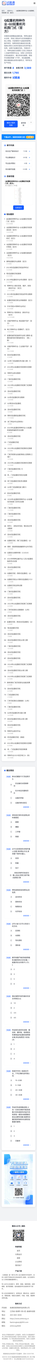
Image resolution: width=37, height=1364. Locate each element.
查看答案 (26, 807)
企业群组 (18, 1262)
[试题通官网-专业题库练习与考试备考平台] (8, 3)
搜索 (18, 1258)
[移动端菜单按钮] (34, 3)
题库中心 (10, 11)
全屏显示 (18, 208)
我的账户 (18, 1265)
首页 (3, 11)
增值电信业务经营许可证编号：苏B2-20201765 (18, 1353)
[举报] (31, 122)
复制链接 (23, 124)
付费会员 (18, 1254)
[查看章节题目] (29, 151)
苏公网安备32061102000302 (24, 1359)
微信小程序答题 (11, 124)
